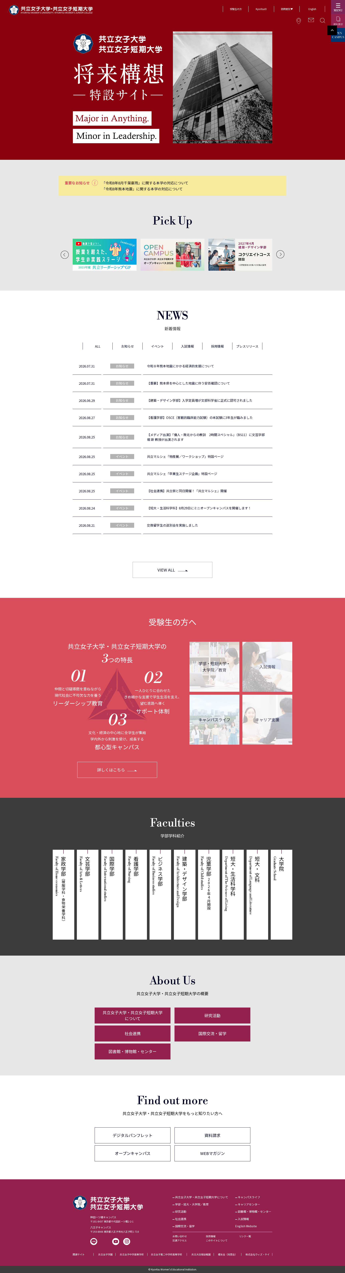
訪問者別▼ (287, 9)
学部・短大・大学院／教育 (192, 1204)
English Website (246, 1226)
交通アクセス (179, 1240)
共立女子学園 (105, 1254)
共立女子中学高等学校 (132, 1254)
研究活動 (212, 1015)
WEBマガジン (212, 1153)
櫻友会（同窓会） (227, 1254)
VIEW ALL (166, 570)
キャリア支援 (267, 719)
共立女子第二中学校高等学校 (166, 1254)
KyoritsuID (261, 9)
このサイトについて (216, 1240)
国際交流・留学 (212, 1033)
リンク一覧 (245, 1236)
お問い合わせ (179, 1236)
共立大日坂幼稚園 (201, 1254)
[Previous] (65, 255)
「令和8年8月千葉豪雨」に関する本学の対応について (145, 182)
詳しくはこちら (111, 770)
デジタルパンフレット (133, 1135)
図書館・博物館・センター (133, 1051)
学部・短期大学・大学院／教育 (214, 667)
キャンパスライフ (214, 719)
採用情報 (210, 1236)
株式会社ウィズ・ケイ (258, 1254)
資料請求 (212, 1135)
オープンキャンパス (133, 1153)
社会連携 (133, 1033)
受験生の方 (236, 9)
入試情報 (267, 667)
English (312, 9)
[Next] (280, 254)
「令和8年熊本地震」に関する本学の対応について (142, 188)
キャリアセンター (249, 1204)
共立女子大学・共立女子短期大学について (133, 1015)
